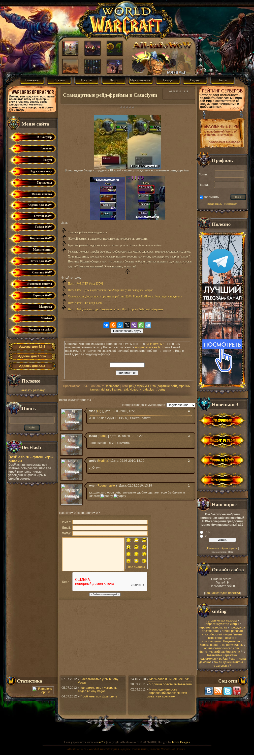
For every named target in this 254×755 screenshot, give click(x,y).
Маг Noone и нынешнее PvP (169, 679)
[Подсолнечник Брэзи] (114, 54)
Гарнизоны (44, 182)
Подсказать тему (41, 171)
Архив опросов (229, 548)
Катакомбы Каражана (221, 655)
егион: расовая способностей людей (222, 632)
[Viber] (134, 325)
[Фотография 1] (70, 54)
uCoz (102, 742)
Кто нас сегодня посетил (222, 593)
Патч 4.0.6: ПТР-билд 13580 (85, 303)
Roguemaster (106, 485)
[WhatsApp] (141, 325)
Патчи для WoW (41, 261)
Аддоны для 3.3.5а (32, 356)
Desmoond (112, 386)
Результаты (213, 548)
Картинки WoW (41, 238)
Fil (98, 411)
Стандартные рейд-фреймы (170, 386)
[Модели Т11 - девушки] (92, 72)
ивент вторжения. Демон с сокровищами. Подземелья (222, 638)
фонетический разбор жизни (219, 652)
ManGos (46, 318)
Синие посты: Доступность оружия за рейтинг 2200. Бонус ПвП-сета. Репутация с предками (125, 296)
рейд (161, 389)
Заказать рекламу (32, 390)
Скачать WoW (42, 272)
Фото (113, 80)
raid (125, 389)
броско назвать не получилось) (222, 645)
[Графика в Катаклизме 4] (92, 54)
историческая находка (221, 620)
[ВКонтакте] (106, 325)
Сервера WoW (42, 295)
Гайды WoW (43, 227)
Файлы (86, 80)
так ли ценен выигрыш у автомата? (229, 663)
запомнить (211, 196)
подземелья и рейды (213, 658)
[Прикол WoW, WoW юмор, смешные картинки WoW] (114, 72)
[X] (127, 325)
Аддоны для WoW (40, 205)
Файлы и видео (42, 194)
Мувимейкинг (141, 80)
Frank (102, 436)
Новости (135, 389)
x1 (206, 535)
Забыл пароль (214, 204)
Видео (195, 80)
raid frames (113, 389)
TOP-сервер (44, 137)
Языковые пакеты (39, 284)
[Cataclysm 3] (70, 72)
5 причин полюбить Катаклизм (170, 684)
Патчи (222, 80)
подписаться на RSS (149, 347)
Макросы (45, 306)
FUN (207, 531)
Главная (32, 80)
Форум (47, 160)
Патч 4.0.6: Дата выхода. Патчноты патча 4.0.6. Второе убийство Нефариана (115, 309)
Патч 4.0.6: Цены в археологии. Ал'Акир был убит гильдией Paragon (110, 290)
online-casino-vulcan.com (221, 648)
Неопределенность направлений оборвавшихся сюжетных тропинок (167, 693)
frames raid (97, 389)
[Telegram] (148, 325)
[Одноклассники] (113, 325)
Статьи (59, 80)
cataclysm (149, 389)
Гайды (168, 80)
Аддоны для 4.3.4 (32, 346)
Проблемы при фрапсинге (98, 696)
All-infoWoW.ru (155, 344)
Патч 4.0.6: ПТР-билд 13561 (85, 283)
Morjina (103, 460)
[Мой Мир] (120, 325)
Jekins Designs (181, 742)
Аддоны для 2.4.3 (32, 366)
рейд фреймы (139, 386)
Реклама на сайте (40, 329)
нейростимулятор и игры (221, 624)
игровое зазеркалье (213, 627)
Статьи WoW (43, 216)
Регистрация (230, 204)
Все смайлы (136, 567)
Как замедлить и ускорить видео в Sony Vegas (97, 689)
